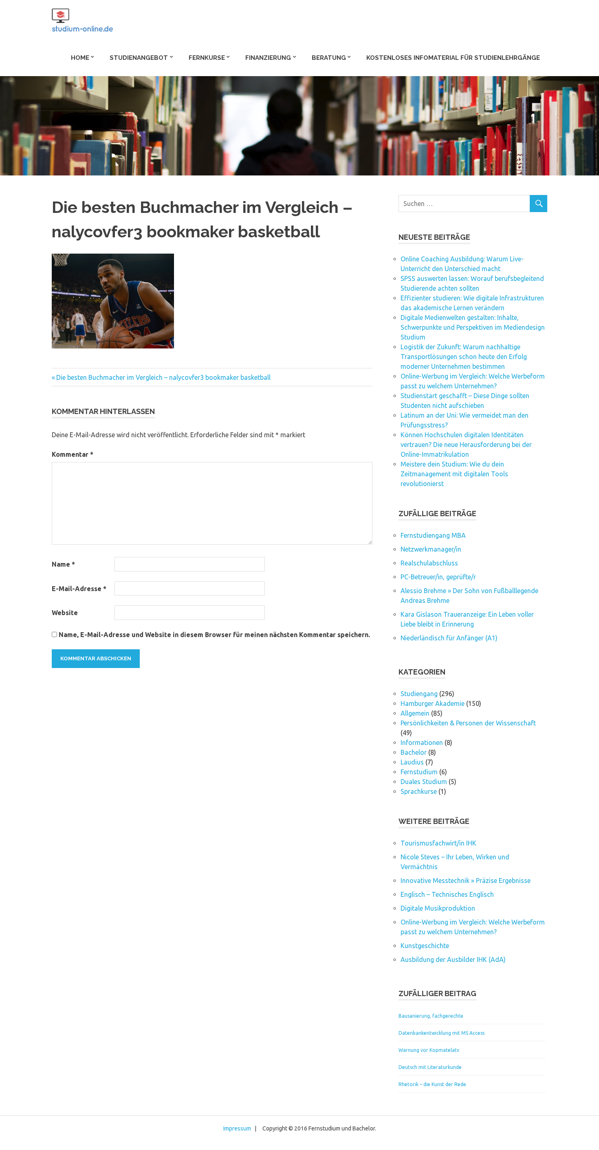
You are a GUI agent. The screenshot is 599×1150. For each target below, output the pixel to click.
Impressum (237, 1128)
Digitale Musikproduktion (438, 908)
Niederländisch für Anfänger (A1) (449, 638)
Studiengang (419, 693)
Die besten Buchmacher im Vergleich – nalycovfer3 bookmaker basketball (163, 377)
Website (65, 612)
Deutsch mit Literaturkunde (430, 1067)
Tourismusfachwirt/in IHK (438, 843)
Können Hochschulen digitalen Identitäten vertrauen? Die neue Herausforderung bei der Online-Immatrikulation (466, 444)
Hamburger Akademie (433, 703)
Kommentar (72, 454)
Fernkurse (207, 57)
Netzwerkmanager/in (431, 549)
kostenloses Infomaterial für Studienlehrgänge (453, 57)
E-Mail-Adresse (79, 588)
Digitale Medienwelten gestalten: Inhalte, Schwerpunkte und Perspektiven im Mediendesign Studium (473, 327)
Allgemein (415, 713)
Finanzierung (268, 57)
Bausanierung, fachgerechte (431, 1016)
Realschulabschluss (429, 563)
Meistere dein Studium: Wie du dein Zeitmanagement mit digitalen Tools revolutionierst (454, 473)
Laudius (412, 762)
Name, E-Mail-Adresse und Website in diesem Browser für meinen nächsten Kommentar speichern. (214, 634)
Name (63, 564)
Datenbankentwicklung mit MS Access (441, 1033)
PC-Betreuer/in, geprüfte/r (438, 576)
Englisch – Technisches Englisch (447, 894)
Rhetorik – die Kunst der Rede (432, 1084)
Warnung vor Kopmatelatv (429, 1050)
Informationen (422, 742)
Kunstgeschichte (425, 945)
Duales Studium (424, 781)
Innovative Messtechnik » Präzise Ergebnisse (466, 880)
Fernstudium (419, 771)
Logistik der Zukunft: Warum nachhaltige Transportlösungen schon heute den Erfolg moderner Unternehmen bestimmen (464, 356)
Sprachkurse (419, 791)
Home (80, 57)
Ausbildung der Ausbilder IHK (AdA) (453, 959)
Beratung (329, 57)
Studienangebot (139, 57)
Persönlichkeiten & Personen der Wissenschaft (468, 723)
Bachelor (414, 752)
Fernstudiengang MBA (433, 535)
